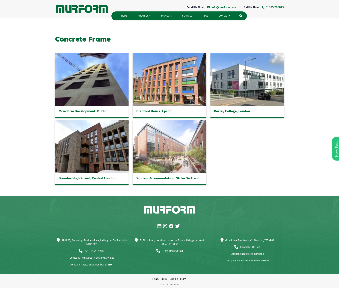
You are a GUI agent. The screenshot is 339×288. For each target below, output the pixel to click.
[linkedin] (160, 226)
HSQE (205, 15)
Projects (166, 15)
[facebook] (172, 226)
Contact (223, 15)
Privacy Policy (159, 279)
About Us (143, 15)
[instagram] (166, 226)
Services (187, 15)
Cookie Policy (178, 279)
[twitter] (178, 226)
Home (124, 15)
